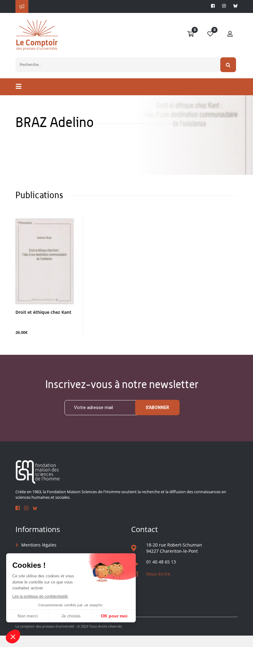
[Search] (228, 64)
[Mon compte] (230, 34)
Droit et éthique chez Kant (43, 312)
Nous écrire (158, 574)
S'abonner (157, 407)
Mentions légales (38, 545)
